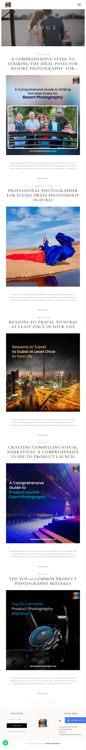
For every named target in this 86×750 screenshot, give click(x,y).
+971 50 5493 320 (65, 729)
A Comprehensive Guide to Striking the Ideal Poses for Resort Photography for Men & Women (43, 64)
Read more (43, 178)
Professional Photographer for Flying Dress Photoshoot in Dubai (43, 195)
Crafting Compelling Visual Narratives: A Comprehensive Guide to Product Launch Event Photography (43, 452)
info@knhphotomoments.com (70, 734)
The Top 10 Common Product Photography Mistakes (43, 581)
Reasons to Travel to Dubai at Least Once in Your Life (43, 324)
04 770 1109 (72, 727)
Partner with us (77, 720)
